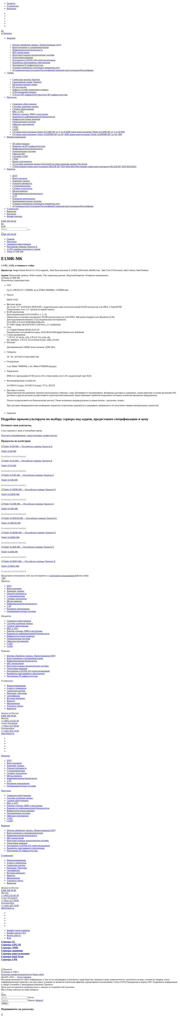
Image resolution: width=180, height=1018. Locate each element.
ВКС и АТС (18, 111)
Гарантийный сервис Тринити (27, 82)
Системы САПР (20, 156)
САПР (15, 129)
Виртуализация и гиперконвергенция (30, 47)
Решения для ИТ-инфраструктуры (28, 146)
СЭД (14, 196)
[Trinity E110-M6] (26, 461)
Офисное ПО (18, 154)
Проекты (11, 3)
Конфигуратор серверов (18, 930)
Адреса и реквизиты (16, 688)
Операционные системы (24, 122)
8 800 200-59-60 (8, 221)
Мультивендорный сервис (24, 84)
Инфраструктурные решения (26, 119)
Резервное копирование (23, 198)
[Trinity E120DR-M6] (28, 489)
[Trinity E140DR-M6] (28, 532)
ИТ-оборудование (21, 143)
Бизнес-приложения (22, 161)
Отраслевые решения (22, 57)
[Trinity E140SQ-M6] (28, 561)
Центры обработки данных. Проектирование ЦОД (36, 45)
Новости (11, 701)
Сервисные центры (16, 691)
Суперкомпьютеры (21, 186)
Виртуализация (19, 178)
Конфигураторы (14, 216)
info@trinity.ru (7, 733)
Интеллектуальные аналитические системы (33, 55)
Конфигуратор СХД (16, 933)
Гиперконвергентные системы (26, 201)
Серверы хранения (12, 950)
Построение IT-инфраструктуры (27, 65)
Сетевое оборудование (23, 109)
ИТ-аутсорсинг (19, 87)
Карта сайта (38, 974)
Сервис (10, 73)
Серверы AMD (9, 947)
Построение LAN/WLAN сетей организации (33, 60)
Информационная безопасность (27, 50)
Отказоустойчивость (22, 183)
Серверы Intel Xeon (12, 956)
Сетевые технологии (22, 188)
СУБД (15, 127)
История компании (16, 698)
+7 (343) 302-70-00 (10, 731)
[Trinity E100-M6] (26, 446)
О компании (13, 6)
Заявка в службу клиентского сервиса (30, 89)
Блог (9, 938)
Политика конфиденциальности (16, 974)
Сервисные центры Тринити (26, 79)
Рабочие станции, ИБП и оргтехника (30, 114)
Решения (11, 38)
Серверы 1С (8, 941)
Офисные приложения (23, 124)
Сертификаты (13, 696)
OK (3, 578)
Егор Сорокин (24, 977)
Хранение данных (21, 181)
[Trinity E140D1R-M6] (29, 518)
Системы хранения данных (25, 106)
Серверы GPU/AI (11, 944)
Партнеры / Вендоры (17, 693)
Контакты (11, 8)
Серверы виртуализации (15, 953)
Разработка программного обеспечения (31, 62)
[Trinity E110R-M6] (27, 475)
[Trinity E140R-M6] (27, 547)
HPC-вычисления (20, 52)
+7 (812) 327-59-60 (10, 726)
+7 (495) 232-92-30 (10, 721)
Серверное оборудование (24, 104)
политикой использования (61, 575)
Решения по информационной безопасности (33, 116)
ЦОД (14, 176)
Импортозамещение (16, 137)
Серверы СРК (9, 959)
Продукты (12, 97)
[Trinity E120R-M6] (27, 504)
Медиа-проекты (20, 191)
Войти (4, 1003)
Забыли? (39, 1000)
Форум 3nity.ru (14, 935)
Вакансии (11, 211)
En (2, 31)
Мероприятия (13, 703)
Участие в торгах (15, 706)
